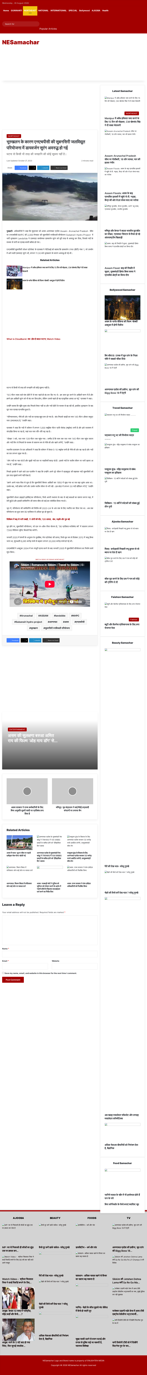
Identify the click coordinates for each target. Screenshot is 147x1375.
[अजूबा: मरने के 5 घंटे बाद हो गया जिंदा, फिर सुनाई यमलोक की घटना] (18, 1330)
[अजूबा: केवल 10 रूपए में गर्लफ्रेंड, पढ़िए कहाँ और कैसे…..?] (18, 1298)
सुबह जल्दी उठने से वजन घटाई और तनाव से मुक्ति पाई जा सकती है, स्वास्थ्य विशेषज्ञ (90, 1342)
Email (5, 961)
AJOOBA (96, 10)
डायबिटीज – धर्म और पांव (86, 1247)
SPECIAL (73, 10)
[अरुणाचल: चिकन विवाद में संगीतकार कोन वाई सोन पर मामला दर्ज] (20, 873)
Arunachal (27, 615)
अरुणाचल (53, 621)
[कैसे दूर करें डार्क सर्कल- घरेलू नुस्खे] (55, 1235)
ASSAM (44, 615)
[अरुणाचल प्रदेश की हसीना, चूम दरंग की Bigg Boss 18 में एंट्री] (122, 375)
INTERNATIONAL (59, 10)
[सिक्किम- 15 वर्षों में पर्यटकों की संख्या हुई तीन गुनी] (122, 489)
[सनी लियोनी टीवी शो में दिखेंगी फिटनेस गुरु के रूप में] (128, 1330)
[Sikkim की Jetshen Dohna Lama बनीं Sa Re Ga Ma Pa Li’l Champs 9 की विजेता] (128, 1266)
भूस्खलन (34, 628)
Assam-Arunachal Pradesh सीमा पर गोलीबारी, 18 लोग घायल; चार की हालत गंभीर (122, 159)
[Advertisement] (99, 57)
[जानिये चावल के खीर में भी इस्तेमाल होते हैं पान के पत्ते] (122, 1181)
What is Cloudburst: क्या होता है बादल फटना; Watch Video (33, 339)
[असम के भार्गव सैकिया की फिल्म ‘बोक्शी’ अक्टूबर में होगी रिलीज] (14, 284)
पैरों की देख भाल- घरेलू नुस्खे (117, 866)
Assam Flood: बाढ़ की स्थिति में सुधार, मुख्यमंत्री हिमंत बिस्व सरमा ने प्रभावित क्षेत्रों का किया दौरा (120, 271)
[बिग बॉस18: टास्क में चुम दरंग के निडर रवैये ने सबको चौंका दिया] (122, 341)
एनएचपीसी (80, 621)
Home (6, 10)
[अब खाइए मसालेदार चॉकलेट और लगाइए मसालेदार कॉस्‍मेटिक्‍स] (122, 1005)
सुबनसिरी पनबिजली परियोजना (57, 628)
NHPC (76, 615)
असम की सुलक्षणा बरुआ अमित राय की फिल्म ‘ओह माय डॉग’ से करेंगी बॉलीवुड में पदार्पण (31, 740)
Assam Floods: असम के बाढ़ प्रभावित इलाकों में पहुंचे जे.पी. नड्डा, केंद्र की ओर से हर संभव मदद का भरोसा (121, 197)
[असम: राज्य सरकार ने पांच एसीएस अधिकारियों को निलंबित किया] (80, 873)
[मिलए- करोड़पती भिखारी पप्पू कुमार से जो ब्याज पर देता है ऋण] (122, 537)
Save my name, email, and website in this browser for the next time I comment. (41, 973)
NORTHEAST (30, 10)
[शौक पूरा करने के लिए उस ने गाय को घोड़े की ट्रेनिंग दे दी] (122, 567)
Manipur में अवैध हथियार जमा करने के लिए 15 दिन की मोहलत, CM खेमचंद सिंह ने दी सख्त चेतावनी (122, 122)
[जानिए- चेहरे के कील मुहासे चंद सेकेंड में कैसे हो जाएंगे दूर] (92, 1295)
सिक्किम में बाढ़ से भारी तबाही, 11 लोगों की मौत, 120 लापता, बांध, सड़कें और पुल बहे (38, 519)
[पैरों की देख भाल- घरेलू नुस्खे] (122, 756)
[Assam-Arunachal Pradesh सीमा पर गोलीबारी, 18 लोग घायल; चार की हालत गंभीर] (122, 142)
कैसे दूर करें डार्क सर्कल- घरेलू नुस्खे (54, 1247)
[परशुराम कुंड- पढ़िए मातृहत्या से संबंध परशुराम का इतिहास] (122, 455)
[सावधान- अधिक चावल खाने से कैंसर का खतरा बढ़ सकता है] (92, 1263)
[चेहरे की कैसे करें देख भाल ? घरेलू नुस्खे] (122, 881)
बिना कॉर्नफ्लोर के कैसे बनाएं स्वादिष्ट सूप (122, 1204)
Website (55, 961)
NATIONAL (43, 10)
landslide (60, 615)
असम (66, 621)
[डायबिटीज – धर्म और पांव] (92, 1235)
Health (105, 10)
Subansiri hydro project (29, 621)
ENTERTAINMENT (17, 729)
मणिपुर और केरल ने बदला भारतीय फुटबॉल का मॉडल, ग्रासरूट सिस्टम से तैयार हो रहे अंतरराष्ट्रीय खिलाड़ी (122, 234)
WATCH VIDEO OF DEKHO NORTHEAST (49, 560)
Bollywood (84, 10)
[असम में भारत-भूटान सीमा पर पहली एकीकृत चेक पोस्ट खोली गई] (20, 842)
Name (5, 948)
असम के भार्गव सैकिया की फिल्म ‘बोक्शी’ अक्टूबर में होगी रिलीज (43, 280)
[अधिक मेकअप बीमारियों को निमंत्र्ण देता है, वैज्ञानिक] (122, 1133)
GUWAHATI (16, 10)
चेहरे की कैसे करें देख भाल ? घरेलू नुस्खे (121, 892)
